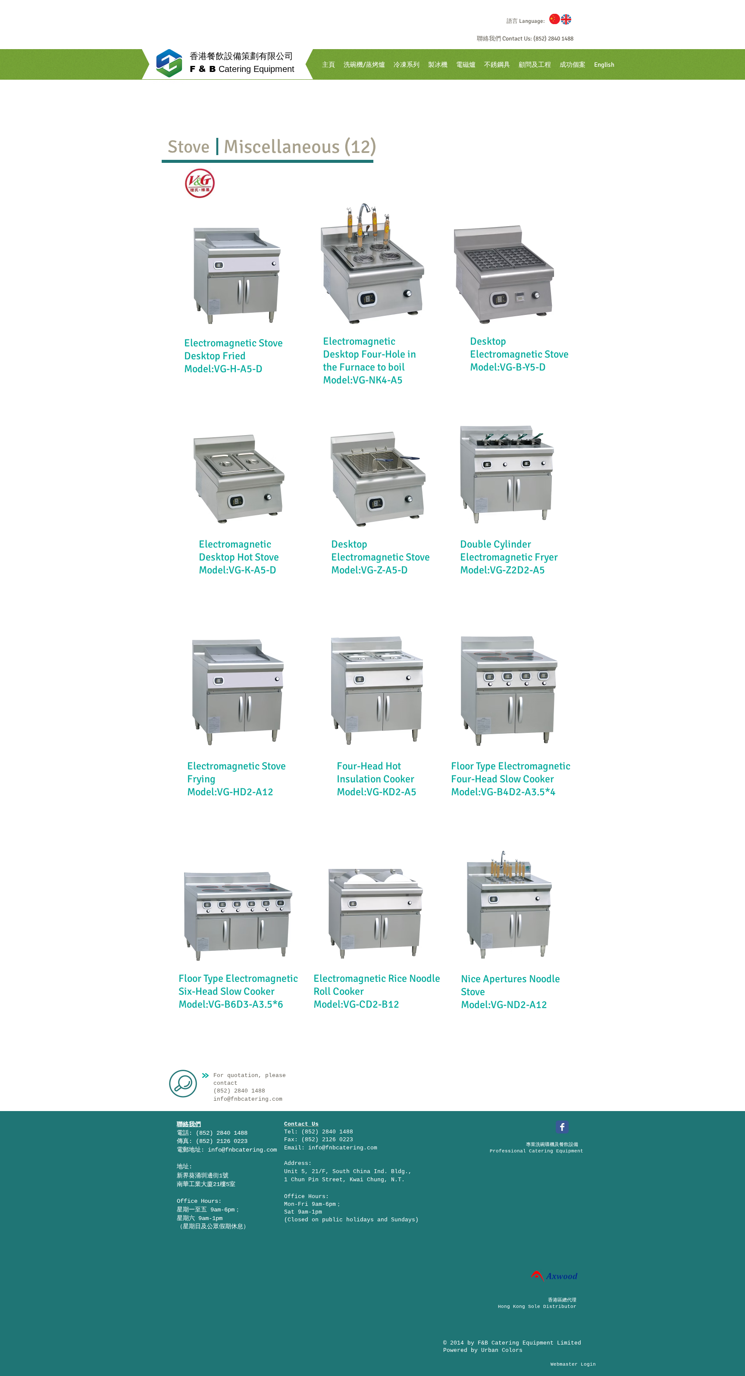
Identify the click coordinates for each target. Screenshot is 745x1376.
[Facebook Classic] (562, 1127)
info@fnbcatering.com (242, 1149)
